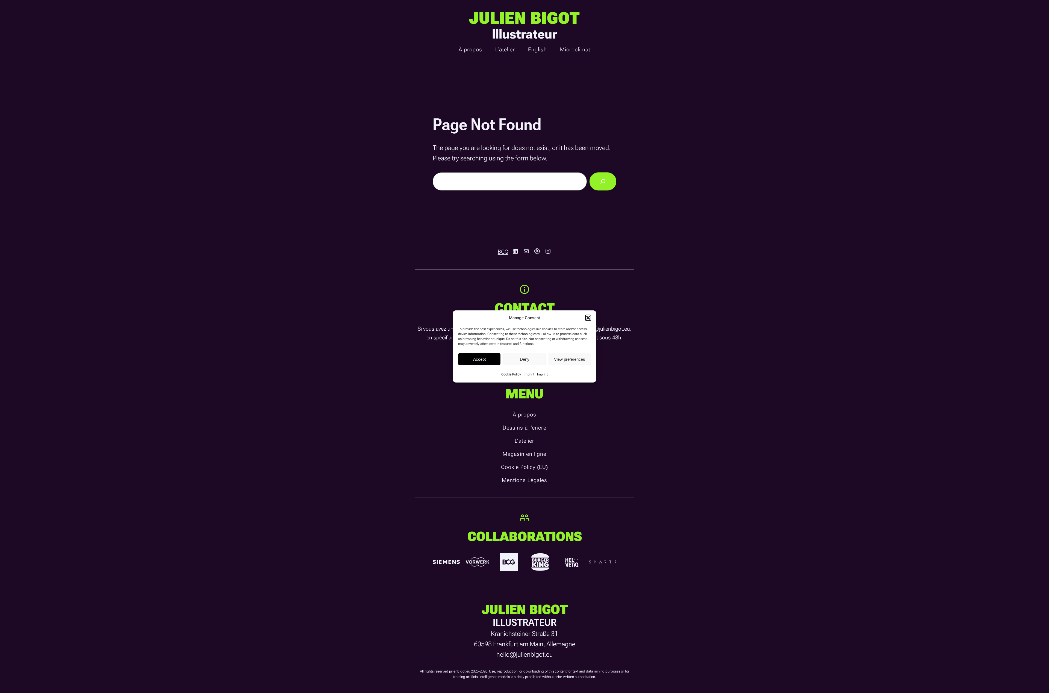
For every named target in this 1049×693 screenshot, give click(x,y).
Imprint (529, 374)
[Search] (603, 181)
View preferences (569, 359)
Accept (479, 359)
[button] (588, 318)
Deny (524, 359)
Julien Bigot (524, 18)
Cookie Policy (511, 374)
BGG (503, 251)
